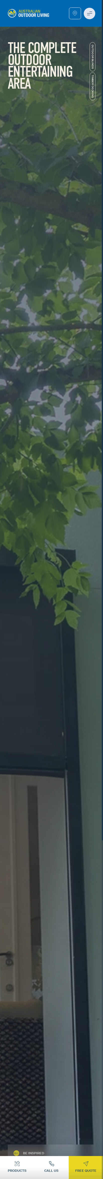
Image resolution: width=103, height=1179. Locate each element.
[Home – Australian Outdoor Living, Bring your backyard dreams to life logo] (28, 13)
